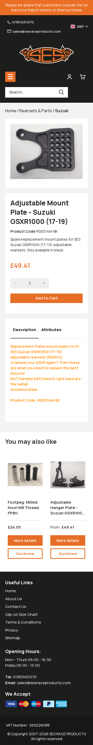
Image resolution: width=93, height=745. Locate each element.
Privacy (11, 630)
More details (25, 540)
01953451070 (23, 22)
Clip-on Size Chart (21, 614)
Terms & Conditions (23, 622)
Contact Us (15, 606)
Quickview (25, 553)
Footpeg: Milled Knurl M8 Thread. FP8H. (24, 507)
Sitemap (12, 637)
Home (10, 590)
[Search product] (61, 92)
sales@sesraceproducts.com (37, 31)
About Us (13, 598)
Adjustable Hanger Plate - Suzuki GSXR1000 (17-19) (67, 510)
